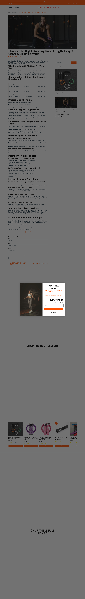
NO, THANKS (54, 312)
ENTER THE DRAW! (54, 308)
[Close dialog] (63, 284)
